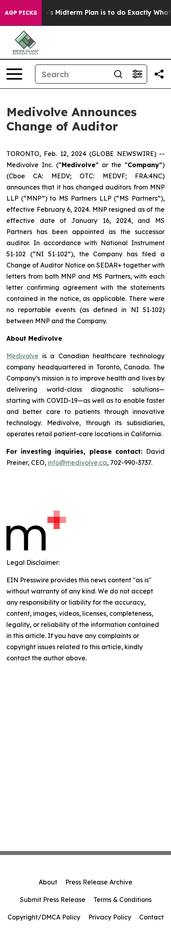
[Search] (118, 74)
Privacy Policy (109, 917)
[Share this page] (159, 74)
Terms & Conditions (122, 900)
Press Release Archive (98, 882)
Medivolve (22, 356)
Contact (151, 917)
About (48, 882)
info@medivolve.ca (77, 462)
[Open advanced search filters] (137, 74)
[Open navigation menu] (14, 74)
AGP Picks (21, 12)
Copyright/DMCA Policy (44, 917)
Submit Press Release (53, 900)
